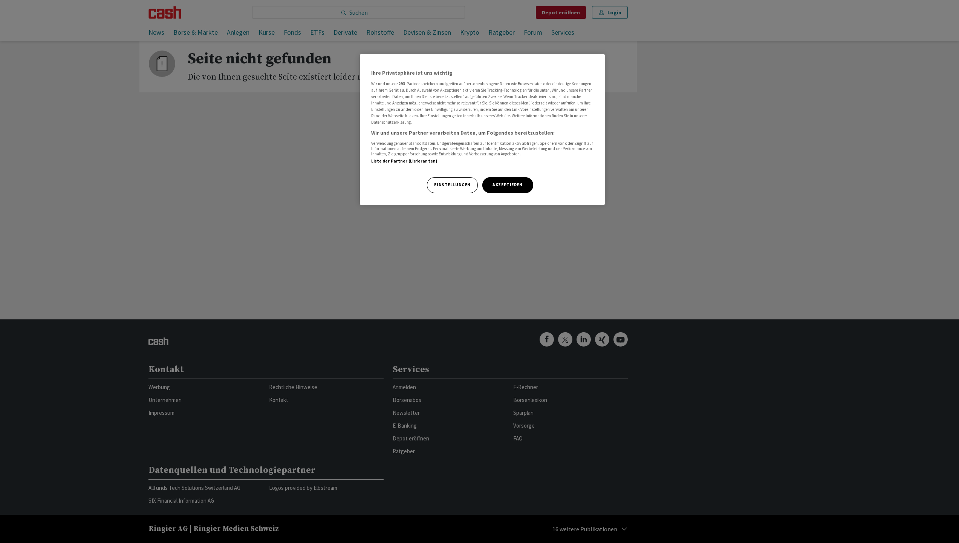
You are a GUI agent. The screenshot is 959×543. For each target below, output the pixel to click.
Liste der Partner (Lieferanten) (404, 161)
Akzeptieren (507, 184)
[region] (482, 129)
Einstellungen (452, 184)
